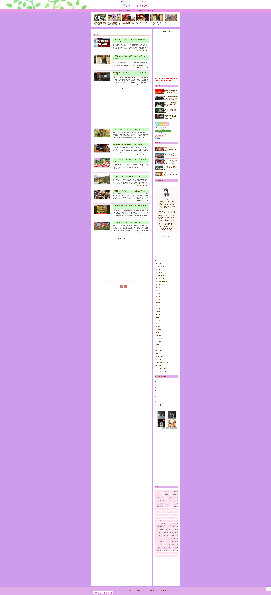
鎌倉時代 (158, 341)
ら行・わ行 (158, 405)
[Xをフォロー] (164, 229)
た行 (156, 390)
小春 (166, 199)
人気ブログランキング (160, 127)
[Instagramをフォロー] (165, 229)
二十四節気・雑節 (161, 368)
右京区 (158, 288)
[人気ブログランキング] (162, 124)
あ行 (156, 381)
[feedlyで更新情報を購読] (169, 229)
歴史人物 (157, 321)
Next (178, 19)
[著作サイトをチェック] (162, 229)
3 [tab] (136, 28)
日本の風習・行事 (161, 371)
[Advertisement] (121, 93)
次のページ (122, 281)
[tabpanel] (100, 19)
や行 (156, 402)
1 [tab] (132, 28)
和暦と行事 (158, 365)
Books (158, 353)
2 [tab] (134, 28)
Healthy (158, 359)
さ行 (156, 387)
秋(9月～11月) (160, 276)
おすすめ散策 (160, 267)
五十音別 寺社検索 (174, 590)
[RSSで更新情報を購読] (171, 229)
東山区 (158, 303)
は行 (156, 396)
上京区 (158, 294)
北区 (157, 291)
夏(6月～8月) (160, 273)
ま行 (156, 399)
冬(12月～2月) (160, 279)
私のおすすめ (158, 350)
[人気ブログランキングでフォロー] (163, 130)
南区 (157, 306)
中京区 (158, 297)
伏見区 (158, 309)
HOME (129, 590)
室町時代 (158, 335)
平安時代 (158, 344)
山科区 (158, 312)
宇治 (157, 318)
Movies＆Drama (160, 356)
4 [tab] (138, 28)
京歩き (157, 261)
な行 (156, 393)
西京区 (158, 315)
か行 (156, 384)
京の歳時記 (159, 264)
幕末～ (158, 323)
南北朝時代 (159, 338)
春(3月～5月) (160, 270)
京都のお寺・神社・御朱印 (162, 282)
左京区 (158, 285)
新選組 (158, 326)
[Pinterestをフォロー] (167, 229)
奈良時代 (158, 347)
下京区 (158, 300)
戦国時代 (158, 332)
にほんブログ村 (159, 133)
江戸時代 (158, 329)
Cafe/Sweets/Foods (162, 362)
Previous (92, 19)
